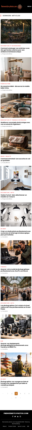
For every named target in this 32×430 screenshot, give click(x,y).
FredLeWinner (6, 162)
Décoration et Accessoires (11, 45)
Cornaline (5, 237)
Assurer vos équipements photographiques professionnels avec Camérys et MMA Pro (14, 345)
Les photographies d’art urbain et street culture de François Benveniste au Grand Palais (15, 307)
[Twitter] (15, 416)
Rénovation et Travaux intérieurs (13, 120)
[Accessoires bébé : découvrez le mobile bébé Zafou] (16, 69)
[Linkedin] (17, 416)
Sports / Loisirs (21, 426)
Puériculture (5, 83)
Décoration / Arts (7, 192)
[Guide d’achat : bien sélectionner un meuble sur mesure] (16, 178)
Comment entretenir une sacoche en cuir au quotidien (15, 159)
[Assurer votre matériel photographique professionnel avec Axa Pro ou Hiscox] (16, 252)
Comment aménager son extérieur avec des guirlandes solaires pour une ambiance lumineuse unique (15, 50)
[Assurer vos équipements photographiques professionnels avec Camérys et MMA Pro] (16, 327)
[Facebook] (12, 416)
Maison (4, 426)
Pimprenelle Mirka (7, 53)
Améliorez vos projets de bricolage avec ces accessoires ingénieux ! (15, 123)
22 (16, 398)
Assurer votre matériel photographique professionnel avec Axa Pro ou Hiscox (15, 270)
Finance (3, 266)
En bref (3, 228)
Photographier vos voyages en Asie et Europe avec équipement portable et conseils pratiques (14, 383)
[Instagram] (20, 416)
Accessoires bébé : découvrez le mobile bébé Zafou (15, 87)
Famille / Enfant (12, 426)
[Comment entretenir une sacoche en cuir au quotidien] (16, 142)
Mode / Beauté (6, 156)
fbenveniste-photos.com (16, 413)
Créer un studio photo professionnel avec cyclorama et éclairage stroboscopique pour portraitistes (16, 233)
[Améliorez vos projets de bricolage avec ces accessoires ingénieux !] (16, 106)
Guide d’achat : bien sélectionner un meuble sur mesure (14, 196)
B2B (2, 341)
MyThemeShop (16, 423)
